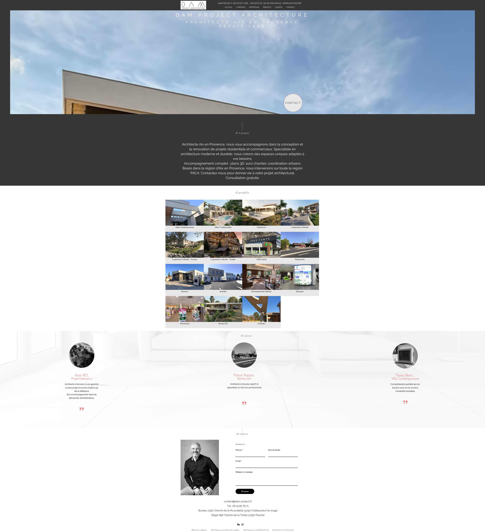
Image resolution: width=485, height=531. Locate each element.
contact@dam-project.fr (238, 501)
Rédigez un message (244, 472)
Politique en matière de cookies (225, 530)
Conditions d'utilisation (283, 530)
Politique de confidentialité (256, 530)
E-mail (239, 461)
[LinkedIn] (238, 524)
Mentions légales (199, 530)
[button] (267, 7)
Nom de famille (274, 450)
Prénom (239, 450)
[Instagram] (242, 524)
